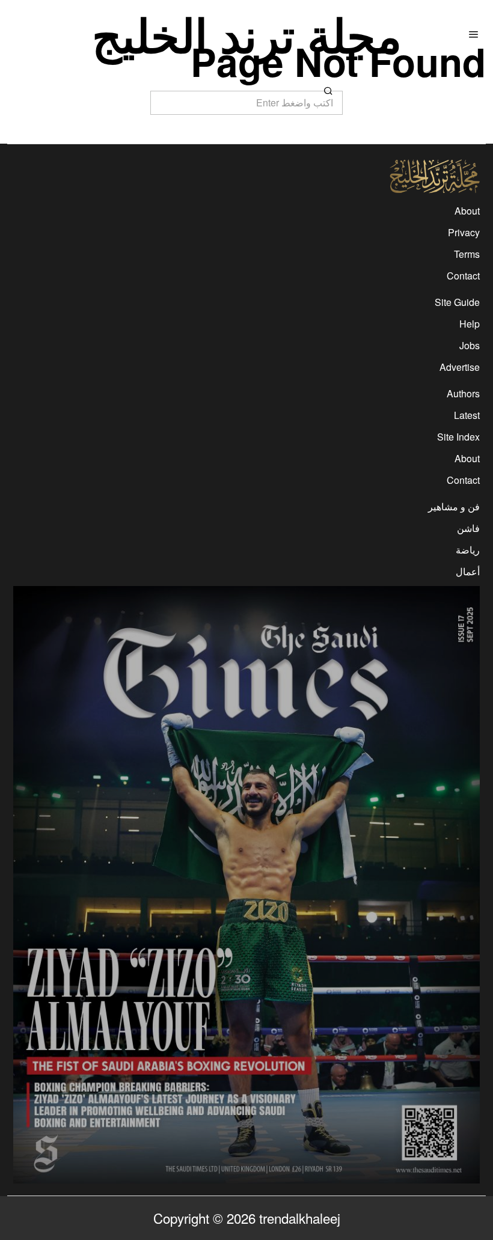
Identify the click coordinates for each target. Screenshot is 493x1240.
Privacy (464, 232)
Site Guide (457, 302)
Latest (467, 415)
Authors (463, 393)
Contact (463, 276)
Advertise (459, 367)
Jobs (469, 345)
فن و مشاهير (454, 506)
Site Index (458, 437)
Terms (467, 254)
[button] (328, 90)
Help (469, 324)
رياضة (468, 550)
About (467, 211)
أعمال (468, 571)
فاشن (468, 528)
